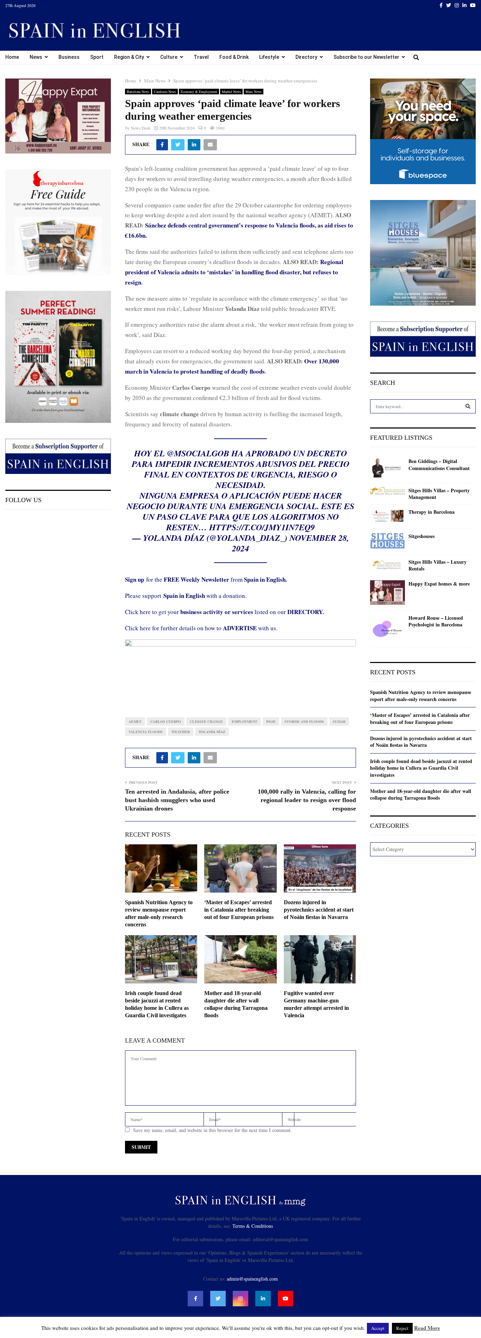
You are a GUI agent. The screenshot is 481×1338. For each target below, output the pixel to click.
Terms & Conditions (252, 1226)
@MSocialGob (198, 453)
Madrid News (231, 91)
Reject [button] (402, 1328)
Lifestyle (269, 57)
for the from (206, 579)
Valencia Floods (146, 731)
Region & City (129, 57)
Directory (306, 57)
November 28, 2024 (290, 543)
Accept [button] (378, 1328)
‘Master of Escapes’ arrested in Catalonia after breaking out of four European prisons (239, 909)
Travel (201, 57)
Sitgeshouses (421, 536)
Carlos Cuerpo (165, 721)
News (36, 57)
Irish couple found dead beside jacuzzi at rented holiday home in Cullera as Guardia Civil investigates (421, 768)
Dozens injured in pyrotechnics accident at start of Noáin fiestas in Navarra (319, 909)
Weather (180, 731)
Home (12, 57)
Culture (168, 57)
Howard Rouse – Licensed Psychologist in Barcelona (435, 621)
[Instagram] (240, 1298)
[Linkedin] (263, 1298)
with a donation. (204, 596)
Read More (427, 1328)
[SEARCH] (468, 406)
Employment (244, 721)
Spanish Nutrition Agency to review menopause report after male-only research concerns (420, 695)
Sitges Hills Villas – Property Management (439, 494)
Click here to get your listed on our (224, 612)
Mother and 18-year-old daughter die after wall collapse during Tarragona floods (420, 794)
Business (69, 57)
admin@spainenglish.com (252, 1278)
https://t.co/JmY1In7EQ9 (262, 527)
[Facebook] (195, 1298)
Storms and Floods (304, 721)
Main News (253, 91)
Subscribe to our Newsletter (366, 57)
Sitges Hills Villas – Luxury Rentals (437, 565)
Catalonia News (165, 91)
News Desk (140, 128)
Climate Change (206, 721)
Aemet (135, 721)
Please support (144, 596)
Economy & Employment (199, 91)
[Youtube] (285, 1298)
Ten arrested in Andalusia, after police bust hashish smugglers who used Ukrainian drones (177, 800)
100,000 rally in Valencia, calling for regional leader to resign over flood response (307, 800)
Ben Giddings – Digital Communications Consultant (439, 464)
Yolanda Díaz (212, 731)
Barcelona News (138, 91)
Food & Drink (234, 57)
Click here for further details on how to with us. (201, 628)
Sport (97, 57)
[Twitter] (218, 1298)
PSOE (271, 721)
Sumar (339, 721)
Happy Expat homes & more (439, 583)
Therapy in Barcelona (431, 511)
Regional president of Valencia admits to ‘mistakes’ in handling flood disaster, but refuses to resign (234, 272)
